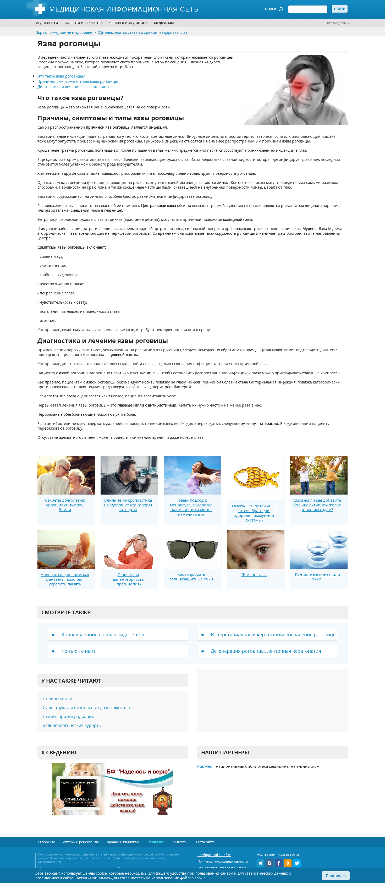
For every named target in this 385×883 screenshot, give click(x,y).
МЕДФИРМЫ (164, 23)
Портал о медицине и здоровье (63, 32)
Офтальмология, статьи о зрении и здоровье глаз (142, 32)
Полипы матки (57, 698)
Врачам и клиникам (123, 842)
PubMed (204, 766)
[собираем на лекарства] (112, 794)
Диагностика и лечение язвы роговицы (73, 86)
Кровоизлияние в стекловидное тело (104, 634)
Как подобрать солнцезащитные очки (191, 577)
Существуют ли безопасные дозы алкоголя (86, 707)
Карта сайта (204, 842)
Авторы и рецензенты (81, 842)
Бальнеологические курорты (72, 725)
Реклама (155, 842)
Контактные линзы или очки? (317, 577)
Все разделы (336, 23)
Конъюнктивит (78, 651)
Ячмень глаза (254, 574)
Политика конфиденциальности (222, 861)
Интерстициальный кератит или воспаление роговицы (274, 634)
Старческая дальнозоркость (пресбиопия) (128, 579)
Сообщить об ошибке (214, 855)
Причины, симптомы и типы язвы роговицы (77, 81)
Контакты (179, 842)
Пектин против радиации (68, 716)
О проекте (46, 842)
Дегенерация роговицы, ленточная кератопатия (266, 651)
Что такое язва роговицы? (61, 76)
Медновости (46, 23)
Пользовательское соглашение (221, 868)
